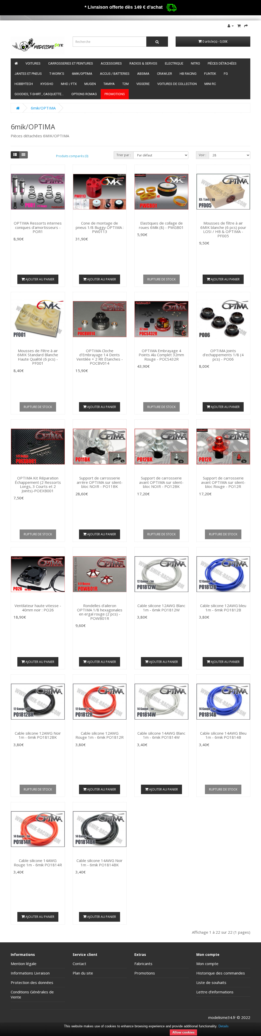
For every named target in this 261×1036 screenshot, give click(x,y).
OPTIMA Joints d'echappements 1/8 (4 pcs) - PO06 (223, 355)
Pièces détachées (222, 63)
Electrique (174, 63)
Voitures (33, 63)
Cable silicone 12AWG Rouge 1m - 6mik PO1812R (99, 735)
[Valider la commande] (246, 25)
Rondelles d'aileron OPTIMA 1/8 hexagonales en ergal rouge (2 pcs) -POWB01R (99, 612)
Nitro (195, 63)
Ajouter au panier (39, 279)
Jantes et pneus (28, 74)
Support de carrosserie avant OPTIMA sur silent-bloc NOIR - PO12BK (161, 482)
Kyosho (47, 84)
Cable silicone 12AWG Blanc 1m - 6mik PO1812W (161, 607)
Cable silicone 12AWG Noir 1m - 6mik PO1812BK (38, 735)
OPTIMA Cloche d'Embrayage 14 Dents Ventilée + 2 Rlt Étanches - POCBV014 (99, 357)
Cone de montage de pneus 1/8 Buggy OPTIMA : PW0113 (100, 227)
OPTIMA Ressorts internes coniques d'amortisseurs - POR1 (38, 227)
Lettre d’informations (214, 991)
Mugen (90, 84)
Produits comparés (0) (72, 156)
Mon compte (207, 963)
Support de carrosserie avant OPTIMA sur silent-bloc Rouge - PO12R (223, 482)
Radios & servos (143, 63)
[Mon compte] (231, 25)
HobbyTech (24, 84)
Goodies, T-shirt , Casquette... (39, 94)
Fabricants (143, 963)
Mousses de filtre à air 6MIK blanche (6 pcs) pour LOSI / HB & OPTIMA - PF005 (223, 229)
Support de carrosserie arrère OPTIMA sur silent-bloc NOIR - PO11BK (100, 482)
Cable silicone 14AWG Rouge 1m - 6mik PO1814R (38, 862)
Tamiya (109, 84)
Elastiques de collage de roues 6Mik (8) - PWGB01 (161, 225)
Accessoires (111, 63)
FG (226, 74)
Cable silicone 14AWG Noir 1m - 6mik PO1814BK (99, 862)
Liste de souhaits (211, 982)
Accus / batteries (114, 74)
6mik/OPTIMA (82, 74)
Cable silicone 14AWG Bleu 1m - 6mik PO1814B (223, 735)
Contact (79, 963)
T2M (125, 84)
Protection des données (32, 982)
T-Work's (56, 74)
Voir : (202, 155)
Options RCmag (84, 94)
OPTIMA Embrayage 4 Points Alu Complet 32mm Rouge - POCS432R (161, 355)
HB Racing (188, 74)
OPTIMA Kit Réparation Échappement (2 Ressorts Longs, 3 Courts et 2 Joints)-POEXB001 (38, 484)
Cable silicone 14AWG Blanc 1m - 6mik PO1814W (161, 735)
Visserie (143, 84)
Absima (143, 74)
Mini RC (210, 84)
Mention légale (23, 963)
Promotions (115, 94)
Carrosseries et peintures (70, 63)
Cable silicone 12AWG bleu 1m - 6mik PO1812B (223, 607)
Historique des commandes (220, 973)
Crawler (164, 74)
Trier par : (123, 155)
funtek (210, 74)
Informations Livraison (30, 973)
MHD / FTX (69, 84)
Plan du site (83, 973)
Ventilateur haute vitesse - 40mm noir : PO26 (38, 607)
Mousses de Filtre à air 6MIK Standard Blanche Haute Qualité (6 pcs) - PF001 (37, 357)
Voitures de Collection (177, 84)
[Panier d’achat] (239, 25)
